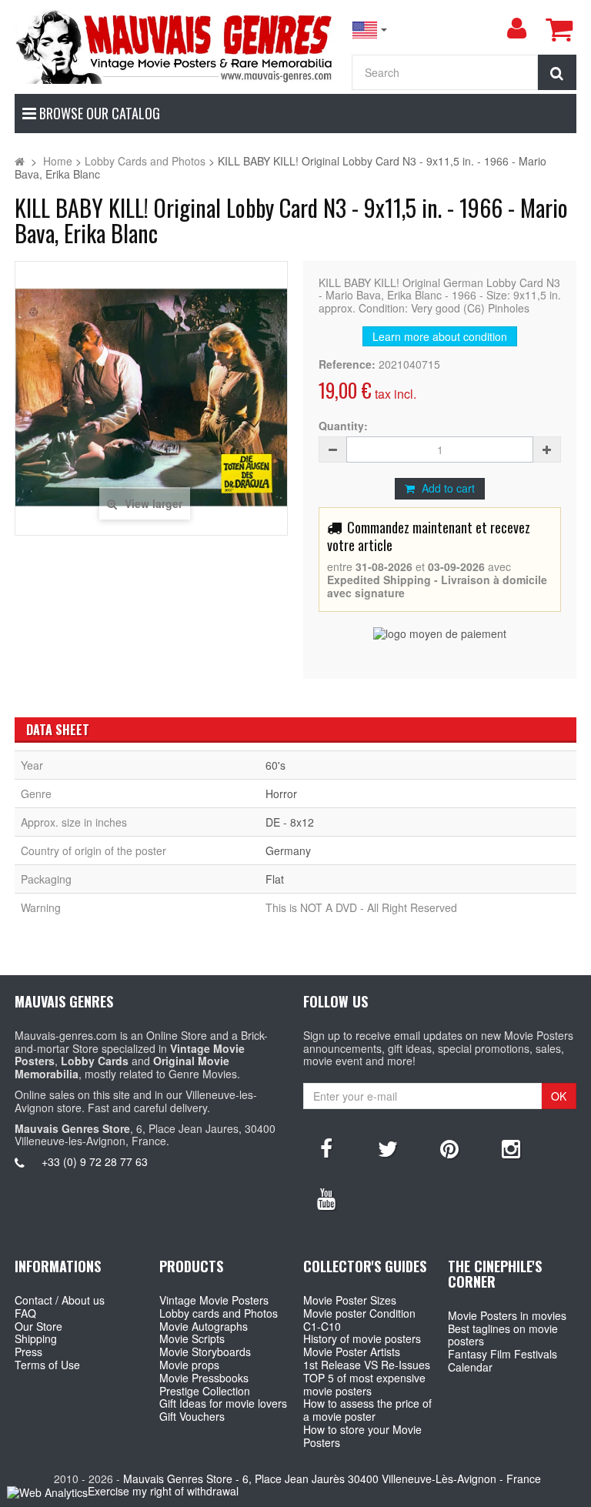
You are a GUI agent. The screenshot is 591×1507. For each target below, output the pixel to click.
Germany (288, 850)
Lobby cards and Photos (218, 1313)
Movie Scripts (192, 1338)
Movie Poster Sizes (349, 1300)
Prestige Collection (204, 1390)
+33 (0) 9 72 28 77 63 (95, 1161)
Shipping (36, 1338)
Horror (281, 793)
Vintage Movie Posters (214, 1300)
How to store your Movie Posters (362, 1436)
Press (28, 1351)
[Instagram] (511, 1147)
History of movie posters (362, 1338)
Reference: (347, 364)
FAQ (25, 1313)
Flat (274, 879)
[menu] (516, 28)
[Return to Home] (20, 161)
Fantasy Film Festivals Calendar (502, 1360)
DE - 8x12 (289, 822)
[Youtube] (326, 1198)
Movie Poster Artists (351, 1351)
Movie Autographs (203, 1326)
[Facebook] (326, 1147)
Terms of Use (47, 1364)
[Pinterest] (449, 1147)
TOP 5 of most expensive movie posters (364, 1384)
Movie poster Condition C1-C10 (359, 1319)
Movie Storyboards (205, 1351)
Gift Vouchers (192, 1416)
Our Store (38, 1326)
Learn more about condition (439, 336)
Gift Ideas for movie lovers (223, 1403)
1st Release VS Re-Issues (366, 1364)
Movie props (189, 1364)
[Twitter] (388, 1147)
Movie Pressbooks (204, 1377)
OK (558, 1096)
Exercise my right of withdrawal (163, 1491)
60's (275, 765)
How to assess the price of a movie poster (367, 1409)
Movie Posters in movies (507, 1315)
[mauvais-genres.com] (175, 46)
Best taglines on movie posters (503, 1335)
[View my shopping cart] (558, 29)
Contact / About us (60, 1300)
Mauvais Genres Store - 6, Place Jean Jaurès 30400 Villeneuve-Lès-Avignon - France (332, 1478)
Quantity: (343, 426)
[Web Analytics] (47, 1492)
